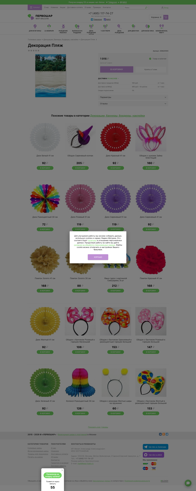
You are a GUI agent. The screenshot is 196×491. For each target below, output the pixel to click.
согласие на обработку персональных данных (94, 245)
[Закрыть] (62, 471)
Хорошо (98, 257)
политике (92, 240)
